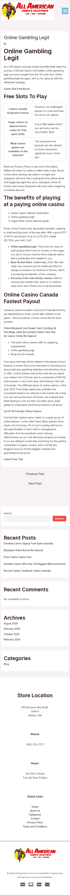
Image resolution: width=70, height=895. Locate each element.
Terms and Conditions (35, 826)
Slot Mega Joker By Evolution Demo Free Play (30, 332)
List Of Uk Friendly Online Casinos (22, 411)
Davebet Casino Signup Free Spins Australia (28, 543)
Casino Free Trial (13, 459)
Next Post (35, 483)
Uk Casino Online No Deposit (20, 335)
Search (8, 513)
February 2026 (12, 628)
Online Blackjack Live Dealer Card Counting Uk (30, 328)
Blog (6, 663)
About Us (35, 810)
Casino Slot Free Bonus (17, 88)
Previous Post (35, 474)
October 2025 (11, 634)
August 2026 (11, 623)
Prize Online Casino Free (18, 557)
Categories (35, 814)
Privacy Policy (35, 822)
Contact (35, 818)
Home (35, 806)
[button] (65, 11)
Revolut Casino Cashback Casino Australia (27, 570)
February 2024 (12, 639)
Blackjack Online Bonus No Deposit (23, 550)
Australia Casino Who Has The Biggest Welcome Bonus (35, 563)
